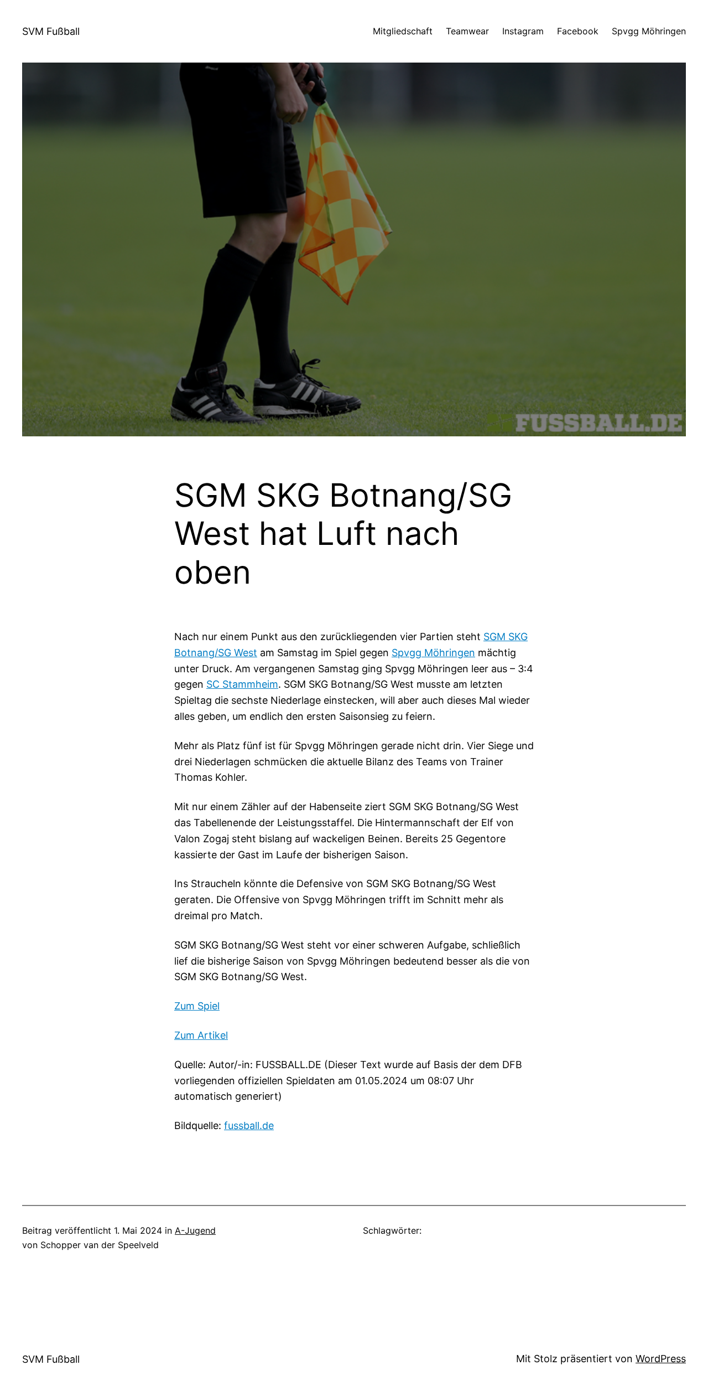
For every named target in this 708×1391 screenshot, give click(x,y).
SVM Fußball (51, 31)
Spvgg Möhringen (433, 652)
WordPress (661, 1358)
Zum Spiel (197, 1006)
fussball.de (249, 1125)
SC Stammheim (242, 684)
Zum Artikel (201, 1035)
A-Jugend (195, 1230)
